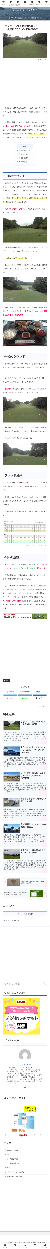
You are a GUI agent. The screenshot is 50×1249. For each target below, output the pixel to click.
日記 (8, 1154)
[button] (44, 983)
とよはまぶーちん (25, 1064)
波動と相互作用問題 (14, 1177)
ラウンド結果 (24, 158)
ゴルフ (7, 680)
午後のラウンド (24, 154)
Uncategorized (12, 1150)
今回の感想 (23, 162)
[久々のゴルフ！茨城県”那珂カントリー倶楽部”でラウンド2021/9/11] (30, 733)
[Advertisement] (25, 83)
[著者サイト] (25, 1087)
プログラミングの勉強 (15, 1172)
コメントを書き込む (25, 914)
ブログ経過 (13, 1159)
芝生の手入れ (14, 1163)
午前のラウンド (24, 150)
